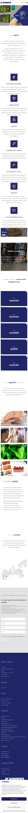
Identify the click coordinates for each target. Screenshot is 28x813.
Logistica (3, 733)
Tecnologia (4, 674)
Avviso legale (22, 810)
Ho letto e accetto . (13, 636)
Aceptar (14, 799)
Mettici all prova (5, 740)
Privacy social (5, 700)
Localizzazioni (5, 723)
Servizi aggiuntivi (5, 734)
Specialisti (4, 721)
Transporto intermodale (7, 731)
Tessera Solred (5, 774)
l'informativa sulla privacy (17, 636)
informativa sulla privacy (11, 613)
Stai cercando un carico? (8, 738)
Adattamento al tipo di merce (9, 725)
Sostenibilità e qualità (7, 719)
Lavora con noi (5, 676)
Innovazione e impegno (7, 672)
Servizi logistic (5, 755)
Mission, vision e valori (7, 669)
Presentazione (5, 716)
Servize (3, 772)
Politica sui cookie (6, 810)
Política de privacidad (14, 810)
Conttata (3, 687)
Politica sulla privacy (6, 698)
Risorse (3, 718)
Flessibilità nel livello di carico (9, 727)
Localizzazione (5, 770)
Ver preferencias (14, 807)
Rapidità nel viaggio (6, 729)
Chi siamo (3, 667)
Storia (2, 671)
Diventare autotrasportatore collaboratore (13, 736)
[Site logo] (5, 2)
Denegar (14, 803)
